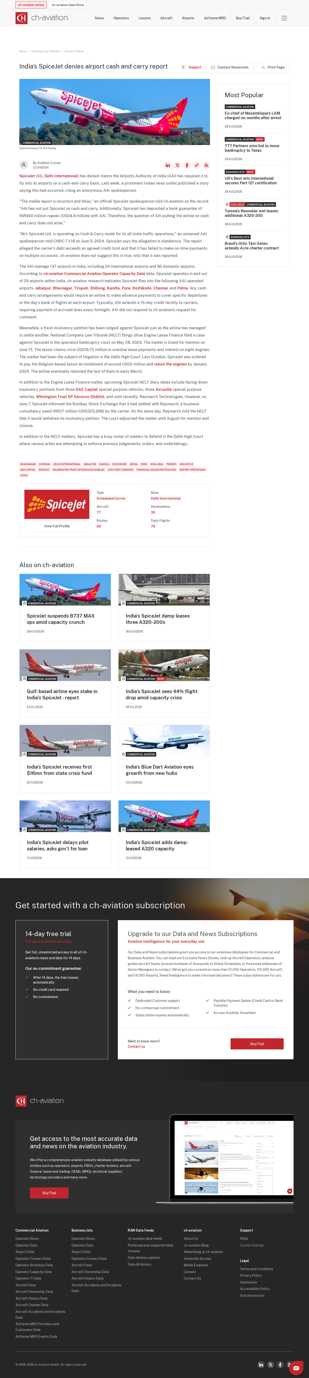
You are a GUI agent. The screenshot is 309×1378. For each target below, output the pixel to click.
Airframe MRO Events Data (36, 1336)
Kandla (113, 288)
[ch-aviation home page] (41, 18)
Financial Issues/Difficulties (156, 469)
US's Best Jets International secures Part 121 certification (251, 180)
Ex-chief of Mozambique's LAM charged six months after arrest (253, 115)
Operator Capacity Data (33, 1272)
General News (74, 51)
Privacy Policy (250, 1275)
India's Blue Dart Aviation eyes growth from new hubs (160, 770)
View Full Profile (57, 526)
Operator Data (26, 1245)
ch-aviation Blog (196, 1245)
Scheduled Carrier (111, 498)
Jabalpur (43, 288)
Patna (182, 288)
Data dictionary (139, 1264)
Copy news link (196, 165)
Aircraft (166, 18)
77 (99, 512)
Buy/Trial (243, 18)
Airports (188, 18)
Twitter (270, 1364)
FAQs (244, 1238)
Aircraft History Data (31, 1298)
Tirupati (81, 288)
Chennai (160, 288)
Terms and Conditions (256, 1269)
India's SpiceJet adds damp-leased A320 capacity (157, 846)
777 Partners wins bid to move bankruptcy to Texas (252, 148)
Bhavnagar (62, 288)
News (99, 18)
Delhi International (60, 176)
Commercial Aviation (46, 51)
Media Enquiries (196, 1265)
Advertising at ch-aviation (203, 1252)
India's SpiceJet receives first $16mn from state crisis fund (59, 770)
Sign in (265, 18)
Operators (121, 18)
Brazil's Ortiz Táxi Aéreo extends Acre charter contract (252, 245)
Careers (190, 1272)
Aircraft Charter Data (31, 1305)
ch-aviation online (31, 5)
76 (153, 526)
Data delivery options (144, 1258)
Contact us (136, 1046)
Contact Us (192, 1278)
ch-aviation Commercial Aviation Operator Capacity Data (94, 273)
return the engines (170, 364)
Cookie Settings (252, 1245)
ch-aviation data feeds (145, 1238)
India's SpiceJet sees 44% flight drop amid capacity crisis (161, 695)
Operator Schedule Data (34, 1265)
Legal (24, 475)
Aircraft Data (25, 1285)
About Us (191, 1238)
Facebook (187, 165)
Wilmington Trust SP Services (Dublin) (70, 396)
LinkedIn (167, 165)
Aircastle (163, 389)
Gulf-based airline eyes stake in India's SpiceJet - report (62, 695)
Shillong (97, 288)
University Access (197, 1259)
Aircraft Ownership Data (34, 1292)
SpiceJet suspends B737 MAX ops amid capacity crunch (61, 619)
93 (99, 526)
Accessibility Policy (255, 1289)
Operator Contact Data (33, 1259)
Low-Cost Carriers (120, 469)
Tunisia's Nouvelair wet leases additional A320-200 (251, 213)
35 (153, 512)
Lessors (145, 18)
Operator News (27, 1238)
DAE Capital (87, 389)
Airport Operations (192, 469)
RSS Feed (206, 165)
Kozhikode (142, 288)
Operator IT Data (28, 1278)
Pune (126, 288)
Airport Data (24, 1252)
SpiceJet (27, 176)
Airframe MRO (215, 18)
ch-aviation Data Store (68, 5)
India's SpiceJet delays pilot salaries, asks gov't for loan (58, 846)
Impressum (248, 1282)
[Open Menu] (284, 18)
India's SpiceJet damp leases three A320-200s (158, 619)
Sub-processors (252, 1295)
